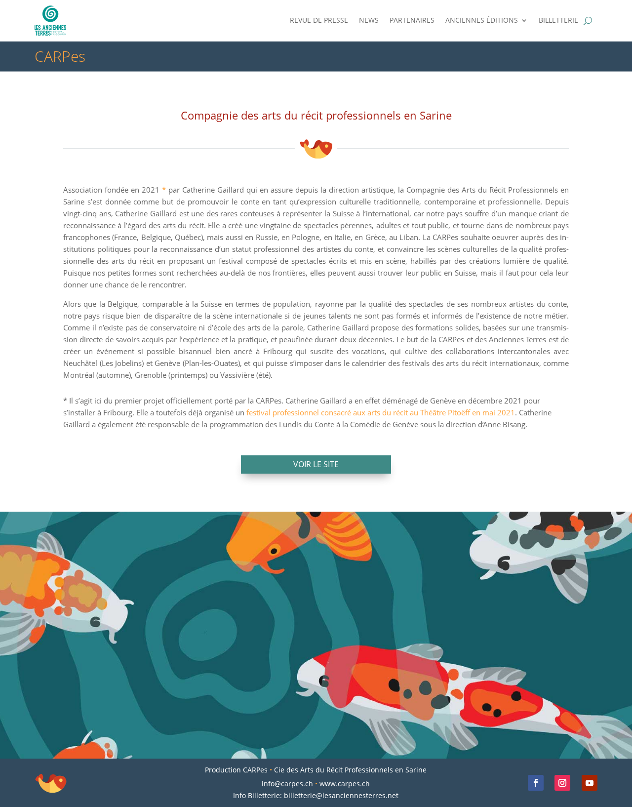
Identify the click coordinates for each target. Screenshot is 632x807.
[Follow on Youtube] (589, 783)
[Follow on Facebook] (536, 783)
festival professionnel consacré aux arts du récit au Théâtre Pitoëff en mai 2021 (380, 412)
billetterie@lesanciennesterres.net (341, 795)
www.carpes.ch (344, 783)
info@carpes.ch (287, 783)
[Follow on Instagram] (562, 783)
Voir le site (316, 464)
